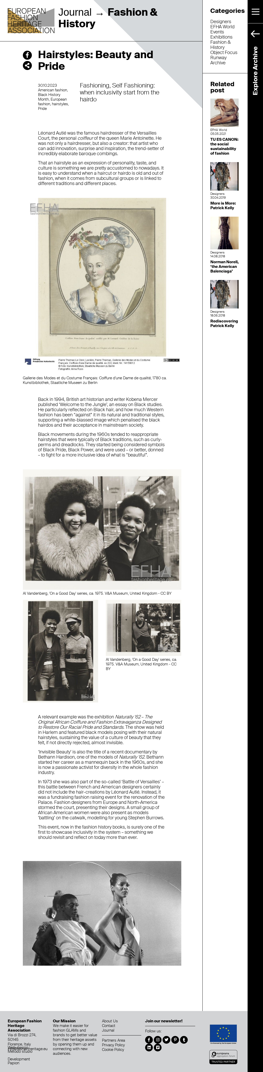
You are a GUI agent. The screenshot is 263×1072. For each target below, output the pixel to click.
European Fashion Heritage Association (31, 21)
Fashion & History (220, 44)
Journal (75, 12)
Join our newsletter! (164, 1021)
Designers (220, 22)
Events (217, 32)
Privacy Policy (113, 1045)
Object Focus (223, 52)
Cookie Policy (113, 1049)
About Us (110, 1021)
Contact (108, 1025)
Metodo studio (20, 1051)
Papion (13, 1063)
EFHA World (222, 27)
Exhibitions (221, 37)
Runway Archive (218, 60)
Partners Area (113, 1040)
